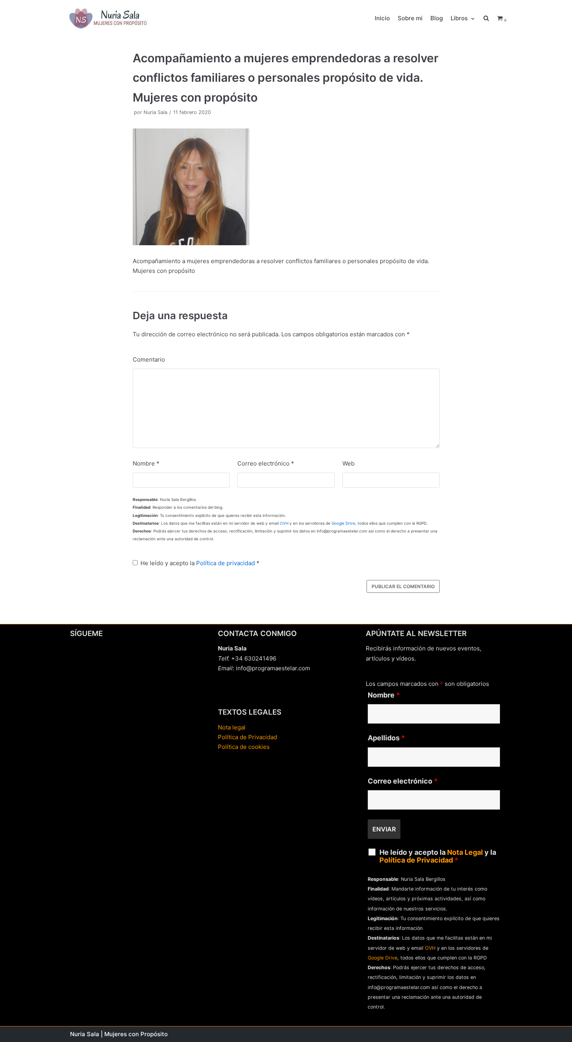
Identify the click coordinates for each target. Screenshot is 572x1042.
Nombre (146, 463)
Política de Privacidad (247, 737)
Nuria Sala (155, 112)
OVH (284, 523)
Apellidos (386, 738)
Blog (436, 18)
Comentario (149, 359)
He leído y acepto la (200, 563)
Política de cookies (244, 746)
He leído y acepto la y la (437, 856)
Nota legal (232, 727)
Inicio (382, 18)
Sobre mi (410, 18)
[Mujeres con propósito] (109, 18)
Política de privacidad (225, 563)
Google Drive (343, 523)
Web (348, 463)
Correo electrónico (265, 463)
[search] (490, 18)
